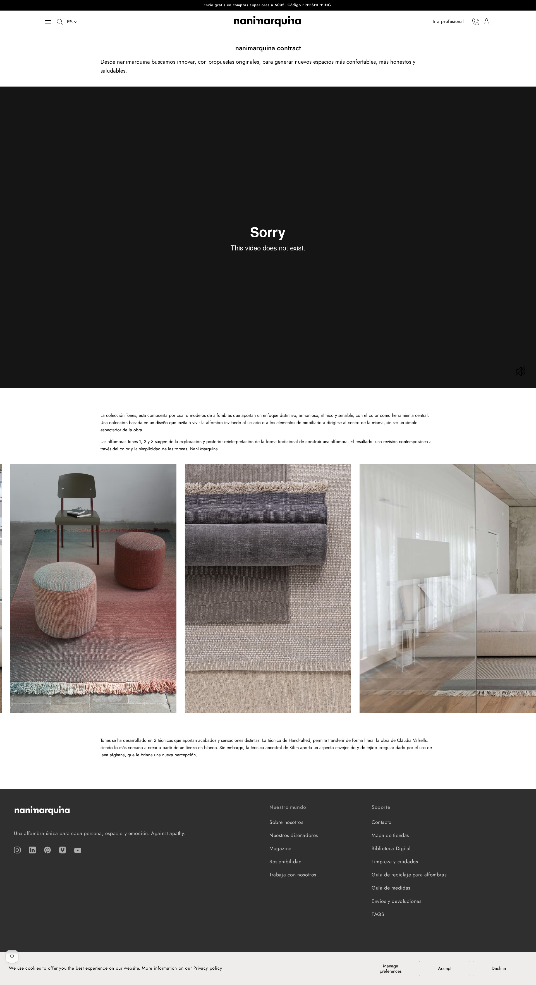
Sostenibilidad (285, 861)
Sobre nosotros (286, 822)
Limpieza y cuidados (395, 861)
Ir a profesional (448, 21)
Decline (499, 968)
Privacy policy (207, 968)
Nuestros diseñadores (293, 835)
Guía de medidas (391, 887)
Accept (444, 968)
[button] (51, 22)
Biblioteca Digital (391, 848)
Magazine (280, 848)
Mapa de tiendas (390, 835)
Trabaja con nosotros (292, 874)
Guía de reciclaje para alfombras (409, 874)
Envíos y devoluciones (397, 901)
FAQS (378, 914)
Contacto (382, 822)
